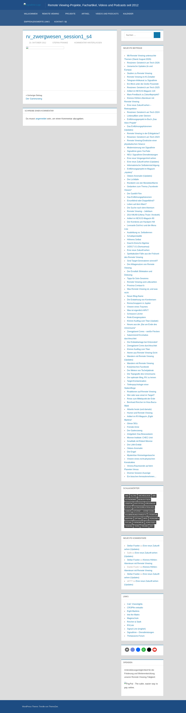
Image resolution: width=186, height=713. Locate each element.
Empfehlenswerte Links (37, 22)
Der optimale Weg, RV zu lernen (141, 377)
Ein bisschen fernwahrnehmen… (141, 476)
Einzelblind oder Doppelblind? (140, 201)
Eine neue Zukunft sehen (138, 250)
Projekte (70, 14)
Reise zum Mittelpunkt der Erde (141, 399)
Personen (154, 518)
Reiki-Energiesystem (136, 317)
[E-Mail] (127, 649)
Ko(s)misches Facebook (138, 367)
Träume (144, 526)
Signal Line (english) (136, 629)
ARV (154, 496)
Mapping (129, 518)
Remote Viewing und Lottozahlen (142, 282)
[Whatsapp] (143, 649)
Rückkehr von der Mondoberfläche (142, 183)
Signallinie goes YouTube (138, 151)
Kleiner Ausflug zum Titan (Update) (142, 321)
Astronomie (130, 500)
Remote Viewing (50, 14)
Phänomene (138, 522)
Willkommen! (31, 14)
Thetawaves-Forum (135, 636)
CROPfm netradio (135, 608)
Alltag (133, 496)
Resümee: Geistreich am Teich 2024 (143, 112)
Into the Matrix (133, 615)
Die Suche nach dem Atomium (140, 208)
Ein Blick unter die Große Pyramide (143, 84)
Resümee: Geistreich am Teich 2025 (143, 87)
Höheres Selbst (134, 239)
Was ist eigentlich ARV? (138, 310)
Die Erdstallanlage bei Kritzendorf (142, 342)
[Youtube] (154, 649)
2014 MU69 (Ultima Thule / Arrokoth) (143, 215)
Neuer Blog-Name (135, 296)
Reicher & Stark (134, 622)
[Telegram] (138, 649)
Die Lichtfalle (133, 179)
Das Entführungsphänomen (139, 197)
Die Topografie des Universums (141, 374)
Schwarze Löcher (135, 314)
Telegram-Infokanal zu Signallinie (142, 80)
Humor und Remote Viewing (139, 413)
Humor (128, 511)
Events (128, 507)
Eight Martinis (133, 611)
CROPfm (128, 503)
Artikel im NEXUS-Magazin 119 (141, 91)
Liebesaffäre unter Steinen (139, 116)
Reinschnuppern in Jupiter (139, 303)
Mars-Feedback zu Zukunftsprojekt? (143, 94)
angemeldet (41, 118)
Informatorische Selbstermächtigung (143, 165)
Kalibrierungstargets (135, 515)
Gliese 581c (132, 423)
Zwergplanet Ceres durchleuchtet (142, 346)
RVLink (130, 625)
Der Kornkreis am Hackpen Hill (141, 222)
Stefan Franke (60, 43)
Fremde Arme (133, 427)
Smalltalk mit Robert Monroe (139, 441)
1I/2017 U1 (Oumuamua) (138, 247)
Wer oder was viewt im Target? (140, 395)
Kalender (128, 14)
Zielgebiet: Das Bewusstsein (140, 434)
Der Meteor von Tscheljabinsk (140, 370)
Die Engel (131, 452)
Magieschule (133, 618)
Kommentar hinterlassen (88, 43)
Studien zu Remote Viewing (139, 73)
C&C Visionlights (134, 604)
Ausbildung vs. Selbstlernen (139, 232)
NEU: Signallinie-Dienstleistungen (142, 155)
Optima (138, 518)
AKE (127, 496)
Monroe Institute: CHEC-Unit (140, 438)
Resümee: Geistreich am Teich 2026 (143, 63)
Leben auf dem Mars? (137, 204)
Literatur (152, 515)
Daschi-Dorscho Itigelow (138, 243)
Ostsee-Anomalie (135, 448)
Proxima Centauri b (135, 285)
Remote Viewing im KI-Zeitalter (141, 77)
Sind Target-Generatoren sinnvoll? (142, 261)
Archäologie (144, 496)
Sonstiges (151, 522)
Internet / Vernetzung (143, 511)
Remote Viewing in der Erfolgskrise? (143, 133)
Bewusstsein (144, 500)
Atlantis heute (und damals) (139, 409)
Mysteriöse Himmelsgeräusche (141, 455)
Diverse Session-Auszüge (138, 473)
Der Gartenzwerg (134, 430)
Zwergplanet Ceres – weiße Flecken (143, 331)
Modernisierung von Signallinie (141, 148)
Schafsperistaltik (134, 236)
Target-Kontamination (136, 381)
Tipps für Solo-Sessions (137, 278)
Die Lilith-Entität (134, 445)
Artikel (85, 14)
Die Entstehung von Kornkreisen (141, 300)
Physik (128, 522)
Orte (145, 518)
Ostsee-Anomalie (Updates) (139, 176)
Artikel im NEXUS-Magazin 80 (140, 218)
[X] (149, 649)
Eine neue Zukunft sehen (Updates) (143, 162)
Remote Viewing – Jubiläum (139, 211)
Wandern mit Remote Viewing (140, 363)
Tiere (136, 526)
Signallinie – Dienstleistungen (140, 632)
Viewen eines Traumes (137, 307)
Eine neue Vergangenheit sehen (141, 158)
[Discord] (132, 649)
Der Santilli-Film (134, 193)
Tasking (128, 526)
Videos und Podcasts (107, 14)
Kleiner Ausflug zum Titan (138, 349)
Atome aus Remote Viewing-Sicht (142, 353)
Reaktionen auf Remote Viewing (141, 392)
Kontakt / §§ (60, 22)
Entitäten (138, 503)
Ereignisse (150, 503)
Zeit (152, 526)
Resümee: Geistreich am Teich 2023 (143, 137)
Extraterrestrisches (144, 507)
